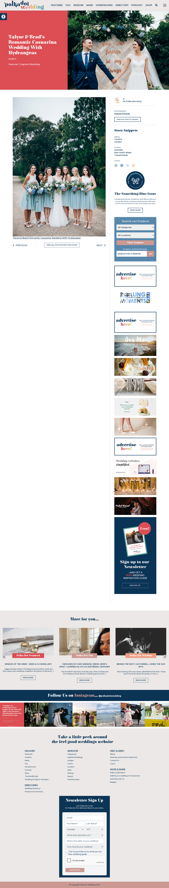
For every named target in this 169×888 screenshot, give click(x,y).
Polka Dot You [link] (84, 655)
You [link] (68, 5)
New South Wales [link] (123, 152)
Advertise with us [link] (117, 779)
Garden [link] (118, 142)
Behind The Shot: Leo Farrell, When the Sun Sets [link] (141, 665)
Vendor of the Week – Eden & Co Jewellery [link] (28, 664)
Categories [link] (71, 754)
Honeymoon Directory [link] (34, 792)
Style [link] (69, 770)
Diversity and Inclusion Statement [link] (123, 757)
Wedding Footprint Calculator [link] (37, 779)
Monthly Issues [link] (73, 779)
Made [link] (89, 5)
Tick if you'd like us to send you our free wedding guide (85, 852)
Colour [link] (70, 764)
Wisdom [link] (78, 5)
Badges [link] (113, 782)
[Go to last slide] (4, 657)
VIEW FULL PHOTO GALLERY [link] (127, 119)
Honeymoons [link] (104, 5)
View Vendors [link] (135, 242)
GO (150, 254)
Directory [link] (122, 5)
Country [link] (118, 139)
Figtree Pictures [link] (122, 113)
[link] (3, 16)
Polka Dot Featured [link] (28, 655)
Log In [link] (112, 764)
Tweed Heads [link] (121, 155)
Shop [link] (149, 5)
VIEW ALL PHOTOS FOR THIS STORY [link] (61, 245)
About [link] (112, 754)
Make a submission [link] (117, 773)
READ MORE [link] (135, 210)
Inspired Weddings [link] (30, 64)
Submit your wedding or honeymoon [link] (125, 776)
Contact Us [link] (114, 760)
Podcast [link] (137, 5)
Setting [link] (70, 773)
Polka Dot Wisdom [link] (141, 655)
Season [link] (70, 776)
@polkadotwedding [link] (109, 696)
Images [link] (70, 760)
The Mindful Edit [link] (31, 776)
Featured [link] (57, 5)
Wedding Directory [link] (32, 788)
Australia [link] (118, 150)
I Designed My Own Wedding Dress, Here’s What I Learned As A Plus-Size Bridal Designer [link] (84, 665)
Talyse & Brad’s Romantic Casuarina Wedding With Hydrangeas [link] (47, 238)
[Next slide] (165, 657)
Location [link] (70, 767)
